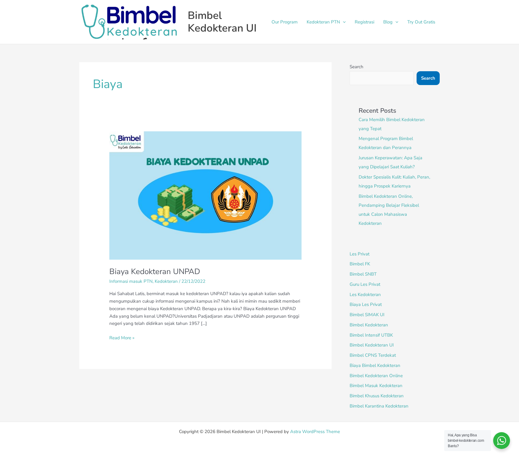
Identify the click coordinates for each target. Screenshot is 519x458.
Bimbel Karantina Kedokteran (379, 406)
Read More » (122, 337)
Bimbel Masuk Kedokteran (376, 386)
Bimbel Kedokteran (369, 325)
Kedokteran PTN (323, 22)
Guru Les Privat (365, 284)
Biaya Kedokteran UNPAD (154, 271)
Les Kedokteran (365, 295)
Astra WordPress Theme (315, 432)
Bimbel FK (360, 264)
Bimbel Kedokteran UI (222, 21)
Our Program (285, 22)
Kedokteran (166, 281)
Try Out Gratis (421, 22)
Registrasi (364, 22)
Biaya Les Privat (366, 304)
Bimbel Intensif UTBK (371, 335)
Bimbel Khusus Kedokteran (377, 396)
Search (356, 67)
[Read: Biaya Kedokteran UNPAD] (205, 195)
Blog (388, 22)
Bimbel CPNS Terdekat (373, 355)
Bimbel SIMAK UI (367, 315)
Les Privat (359, 254)
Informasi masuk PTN (131, 281)
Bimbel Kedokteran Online (376, 376)
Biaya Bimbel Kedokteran (375, 365)
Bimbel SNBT (363, 274)
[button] (343, 21)
